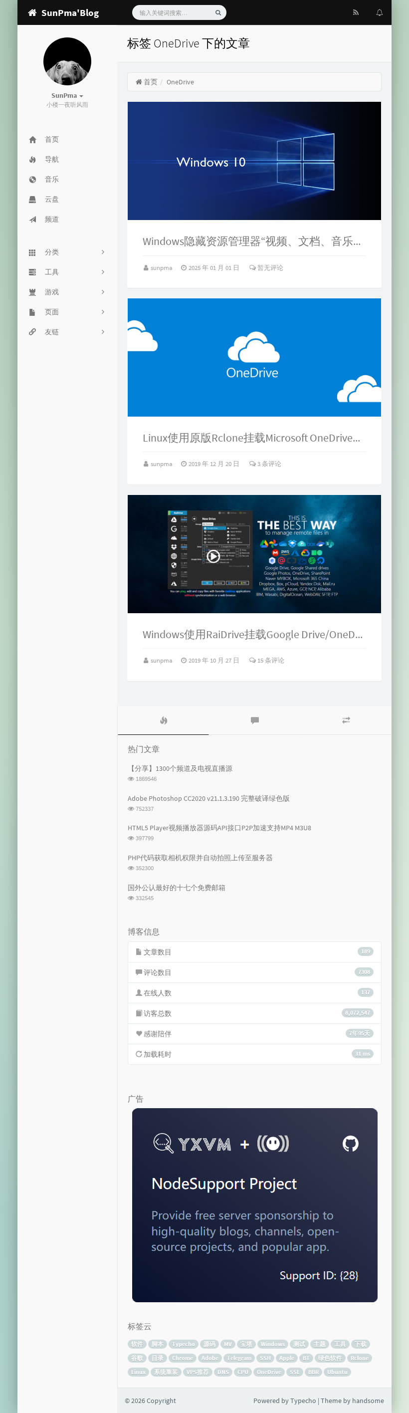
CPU (242, 1372)
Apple (286, 1358)
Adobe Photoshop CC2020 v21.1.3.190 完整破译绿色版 (209, 798)
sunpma (162, 267)
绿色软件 (330, 1358)
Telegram (239, 1358)
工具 (340, 1344)
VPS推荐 (198, 1372)
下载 (361, 1344)
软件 (137, 1344)
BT (306, 1358)
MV (228, 1344)
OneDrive (269, 1372)
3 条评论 (268, 464)
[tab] (163, 720)
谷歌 (137, 1358)
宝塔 (246, 1344)
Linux (138, 1372)
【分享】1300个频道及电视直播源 (180, 768)
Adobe (210, 1358)
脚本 (158, 1344)
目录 (158, 1358)
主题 (320, 1344)
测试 (299, 1344)
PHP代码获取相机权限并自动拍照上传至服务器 (200, 857)
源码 (209, 1344)
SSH (265, 1358)
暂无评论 (269, 267)
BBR (313, 1372)
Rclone (360, 1358)
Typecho (183, 1344)
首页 (150, 81)
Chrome (182, 1358)
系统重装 (166, 1372)
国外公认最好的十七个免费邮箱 (176, 887)
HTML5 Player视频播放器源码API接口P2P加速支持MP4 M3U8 (219, 827)
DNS (223, 1372)
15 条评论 (270, 660)
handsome (368, 1400)
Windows (273, 1344)
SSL (295, 1372)
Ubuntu (337, 1372)
